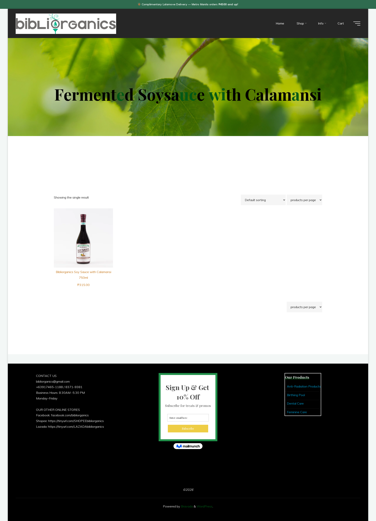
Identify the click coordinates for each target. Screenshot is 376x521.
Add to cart (86, 236)
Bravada (186, 506)
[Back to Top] (361, 506)
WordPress (204, 506)
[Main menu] (356, 23)
